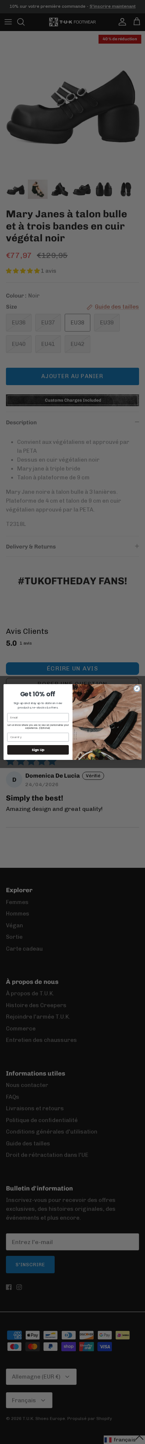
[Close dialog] (137, 689)
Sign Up (38, 750)
